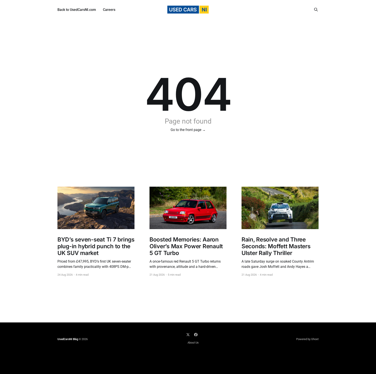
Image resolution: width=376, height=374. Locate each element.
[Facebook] (196, 334)
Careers (109, 10)
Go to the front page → (188, 130)
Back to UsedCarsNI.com (76, 10)
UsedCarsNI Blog (67, 339)
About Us (193, 342)
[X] (188, 334)
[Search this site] (315, 9)
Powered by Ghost (307, 339)
